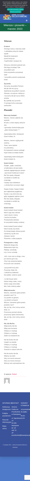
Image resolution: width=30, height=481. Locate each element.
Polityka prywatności (15, 11)
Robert (14, 374)
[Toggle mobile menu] (27, 20)
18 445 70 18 (14, 430)
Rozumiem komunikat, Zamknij (15, 9)
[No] (28, 7)
